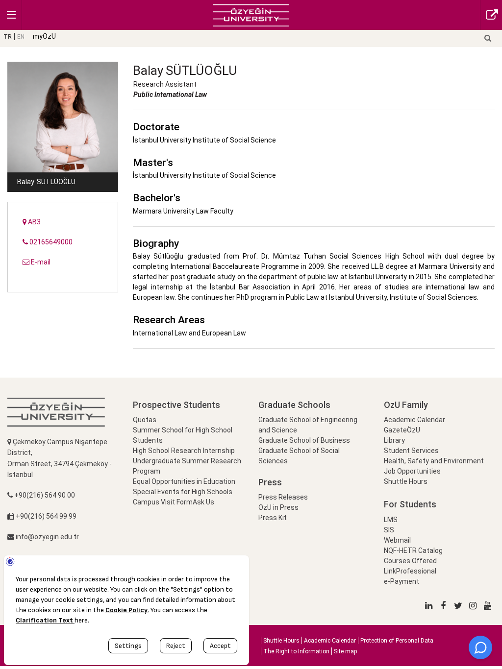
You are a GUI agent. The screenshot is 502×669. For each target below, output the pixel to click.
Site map (345, 651)
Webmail (397, 540)
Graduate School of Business (304, 440)
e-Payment (401, 581)
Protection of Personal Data (396, 640)
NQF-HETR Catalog (413, 550)
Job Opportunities (412, 471)
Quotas (144, 420)
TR (7, 36)
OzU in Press (278, 507)
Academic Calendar (414, 420)
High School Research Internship (184, 450)
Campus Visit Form (163, 502)
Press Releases (283, 497)
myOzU (44, 36)
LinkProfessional (410, 571)
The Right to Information (296, 651)
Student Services (411, 450)
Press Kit (272, 518)
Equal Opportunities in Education (184, 481)
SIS (389, 530)
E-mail (39, 262)
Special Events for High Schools (182, 492)
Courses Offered (410, 561)
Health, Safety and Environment (434, 461)
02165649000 (50, 242)
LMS (391, 520)
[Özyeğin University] (251, 14)
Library (394, 440)
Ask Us (203, 502)
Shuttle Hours (405, 481)
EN (21, 36)
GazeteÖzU (402, 430)
